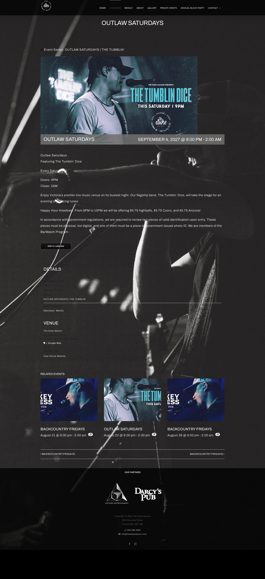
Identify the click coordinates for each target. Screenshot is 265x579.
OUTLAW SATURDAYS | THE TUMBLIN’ (65, 299)
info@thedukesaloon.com (134, 534)
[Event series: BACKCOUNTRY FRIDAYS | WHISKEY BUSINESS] (90, 434)
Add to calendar (56, 246)
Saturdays (49, 310)
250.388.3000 (134, 530)
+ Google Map (53, 343)
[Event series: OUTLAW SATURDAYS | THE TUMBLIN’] (154, 434)
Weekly (60, 310)
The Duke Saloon (53, 331)
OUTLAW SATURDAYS (123, 429)
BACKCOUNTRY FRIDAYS (62, 429)
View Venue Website (55, 356)
